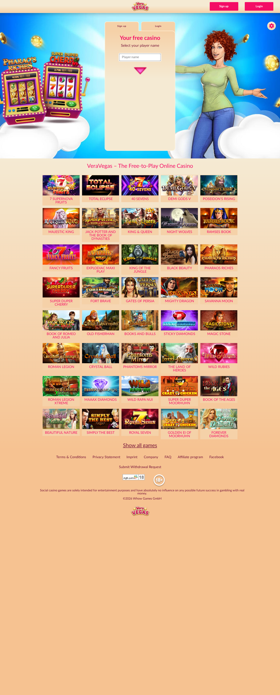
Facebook (216, 457)
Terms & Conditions (71, 457)
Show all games (140, 445)
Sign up (224, 6)
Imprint (131, 457)
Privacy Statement (106, 457)
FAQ (168, 457)
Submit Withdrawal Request (140, 467)
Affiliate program (190, 457)
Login (259, 6)
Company (151, 457)
